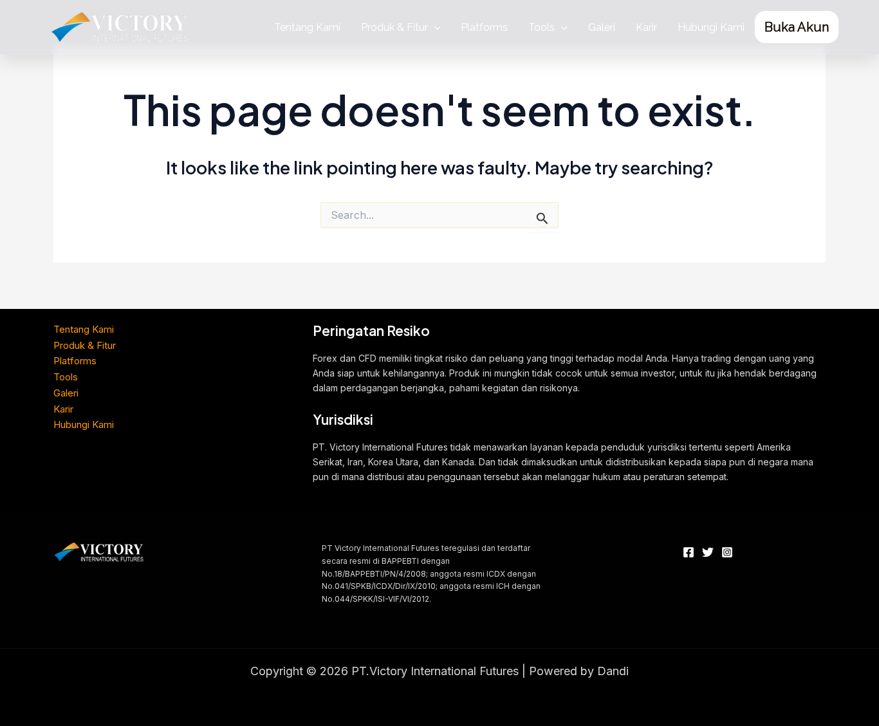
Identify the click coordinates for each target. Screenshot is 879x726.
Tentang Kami (307, 27)
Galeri (601, 27)
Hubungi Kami (711, 27)
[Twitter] (708, 552)
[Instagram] (727, 552)
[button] (434, 27)
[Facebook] (688, 552)
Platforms (484, 27)
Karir (646, 27)
